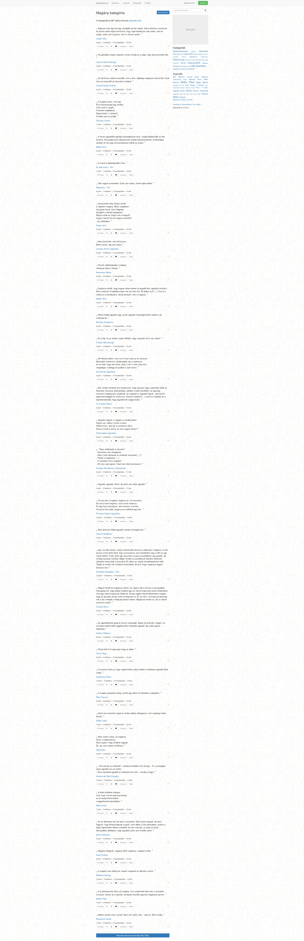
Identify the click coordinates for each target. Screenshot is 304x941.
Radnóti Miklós (193, 77)
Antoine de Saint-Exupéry (107, 776)
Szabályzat (177, 104)
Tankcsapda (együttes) (106, 432)
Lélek (189, 66)
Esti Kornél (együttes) (105, 371)
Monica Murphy (103, 834)
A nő (182, 85)
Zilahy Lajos (101, 720)
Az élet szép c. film (104, 167)
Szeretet (203, 51)
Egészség (205, 60)
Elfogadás (205, 63)
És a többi (197, 104)
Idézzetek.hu (102, 3)
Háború (184, 57)
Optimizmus (204, 57)
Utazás (193, 60)
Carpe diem (188, 54)
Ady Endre (100, 749)
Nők (193, 65)
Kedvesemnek (180, 51)
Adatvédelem (187, 104)
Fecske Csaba (190, 88)
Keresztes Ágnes (103, 272)
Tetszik (101, 46)
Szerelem (201, 66)
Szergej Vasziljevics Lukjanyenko (111, 468)
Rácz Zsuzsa (102, 697)
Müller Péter (101, 898)
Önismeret (187, 60)
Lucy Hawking (189, 79)
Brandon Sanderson (105, 322)
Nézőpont (176, 66)
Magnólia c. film (103, 187)
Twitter (131, 46)
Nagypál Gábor (179, 91)
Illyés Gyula (202, 82)
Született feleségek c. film (107, 571)
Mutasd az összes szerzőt (182, 99)
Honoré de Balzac (104, 533)
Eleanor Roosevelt (200, 90)
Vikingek (182, 97)
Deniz (189, 90)
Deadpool (175, 85)
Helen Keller (197, 94)
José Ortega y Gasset (194, 85)
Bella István (101, 805)
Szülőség (184, 66)
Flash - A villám (202, 87)
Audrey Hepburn (103, 632)
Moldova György (103, 875)
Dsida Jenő (101, 225)
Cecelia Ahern (102, 606)
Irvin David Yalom (104, 403)
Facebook (123, 46)
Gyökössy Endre (103, 676)
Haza (181, 54)
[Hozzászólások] (116, 46)
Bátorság (176, 54)
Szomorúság (198, 54)
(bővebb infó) (135, 20)
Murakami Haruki (103, 918)
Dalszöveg (178, 59)
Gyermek (198, 60)
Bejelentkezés (189, 3)
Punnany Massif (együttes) (108, 513)
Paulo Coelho (102, 854)
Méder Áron (101, 146)
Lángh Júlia (101, 38)
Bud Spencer (179, 77)
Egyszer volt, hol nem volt (183, 94)
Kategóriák (137, 3)
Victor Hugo (101, 653)
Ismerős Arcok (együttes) (107, 248)
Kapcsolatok (194, 62)
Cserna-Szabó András (106, 85)
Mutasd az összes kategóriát (184, 69)
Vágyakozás (193, 57)
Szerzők (127, 3)
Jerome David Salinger (106, 61)
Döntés (183, 63)
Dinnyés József (103, 120)
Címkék (147, 3)
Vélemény (176, 63)
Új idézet (203, 3)
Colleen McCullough (105, 342)
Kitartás (193, 51)
